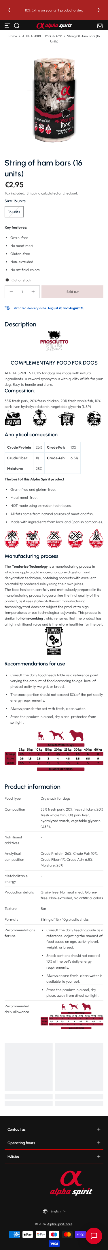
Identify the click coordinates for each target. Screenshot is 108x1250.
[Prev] (9, 10)
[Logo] (54, 25)
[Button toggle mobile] (8, 25)
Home (12, 36)
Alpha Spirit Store (59, 1224)
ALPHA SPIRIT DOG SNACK (42, 36)
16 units (14, 211)
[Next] (98, 10)
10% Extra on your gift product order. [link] (54, 10)
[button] (17, 26)
